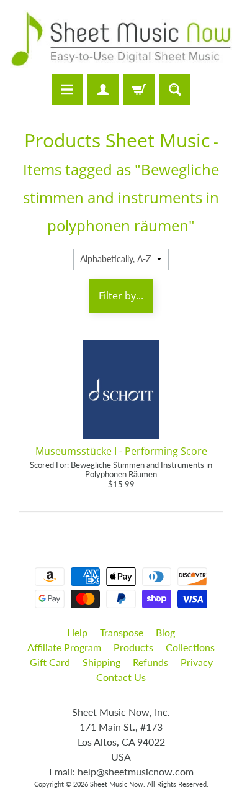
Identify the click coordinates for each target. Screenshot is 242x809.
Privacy (197, 662)
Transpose (121, 632)
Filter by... (121, 296)
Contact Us (121, 677)
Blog (165, 632)
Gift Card (50, 662)
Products (133, 647)
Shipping (101, 662)
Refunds (150, 662)
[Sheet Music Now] (121, 39)
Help (77, 632)
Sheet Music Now (116, 784)
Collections (190, 647)
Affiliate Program (64, 647)
